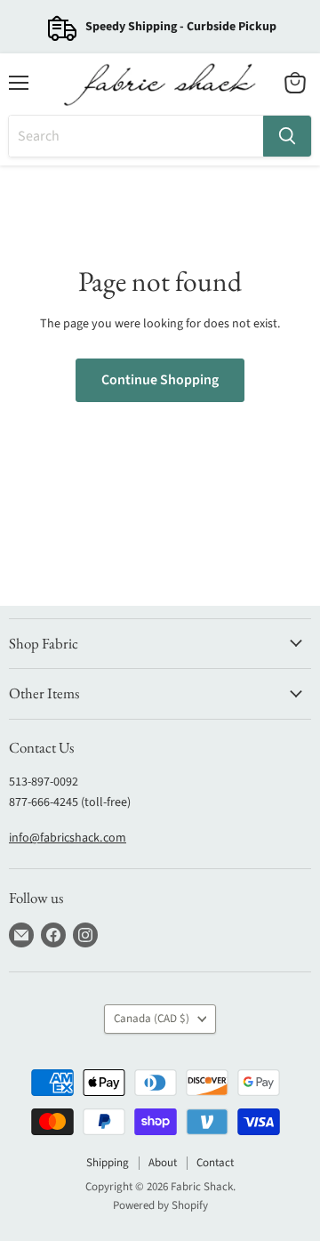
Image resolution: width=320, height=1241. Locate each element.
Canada (151, 1019)
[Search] (287, 136)
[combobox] (136, 136)
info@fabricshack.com (67, 838)
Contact (215, 1163)
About (162, 1163)
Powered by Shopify (160, 1205)
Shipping (107, 1163)
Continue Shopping (160, 380)
